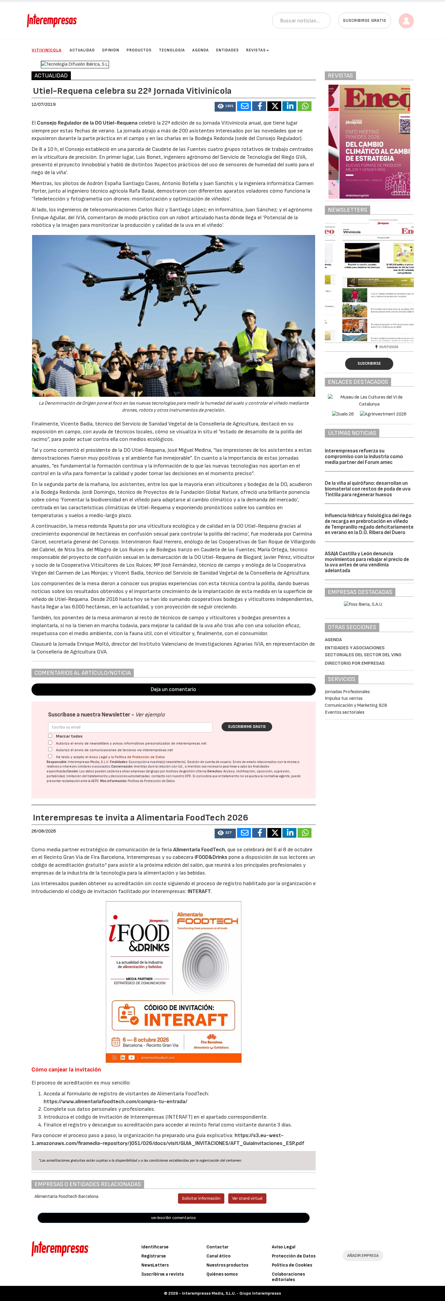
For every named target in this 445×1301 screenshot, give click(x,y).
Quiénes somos (222, 1274)
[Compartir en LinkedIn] (289, 106)
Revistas (256, 50)
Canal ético (218, 1256)
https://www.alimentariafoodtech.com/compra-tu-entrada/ (115, 1101)
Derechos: (215, 771)
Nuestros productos (227, 1265)
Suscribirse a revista (162, 1274)
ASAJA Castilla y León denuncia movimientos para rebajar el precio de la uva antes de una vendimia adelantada (367, 562)
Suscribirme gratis (247, 726)
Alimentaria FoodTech (199, 849)
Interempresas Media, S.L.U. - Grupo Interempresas (231, 1293)
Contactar (217, 1247)
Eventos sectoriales (344, 712)
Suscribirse (369, 363)
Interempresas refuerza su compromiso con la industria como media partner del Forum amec (364, 456)
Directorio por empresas (355, 663)
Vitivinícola (46, 50)
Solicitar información (201, 1198)
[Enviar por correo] (244, 106)
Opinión (110, 50)
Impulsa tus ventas (344, 698)
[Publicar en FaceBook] (259, 106)
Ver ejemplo (150, 714)
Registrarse (153, 1256)
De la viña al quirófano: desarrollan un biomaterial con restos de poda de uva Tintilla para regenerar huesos (367, 488)
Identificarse (155, 1247)
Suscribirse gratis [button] (364, 20)
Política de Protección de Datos (140, 757)
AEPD (95, 781)
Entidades (227, 50)
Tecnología (172, 50)
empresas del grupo (145, 771)
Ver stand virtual (247, 1198)
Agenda (200, 50)
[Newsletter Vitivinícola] (369, 280)
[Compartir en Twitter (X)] (274, 106)
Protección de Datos (293, 1256)
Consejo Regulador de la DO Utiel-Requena (87, 123)
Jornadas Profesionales (347, 692)
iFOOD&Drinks (212, 857)
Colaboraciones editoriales (288, 1277)
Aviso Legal (98, 757)
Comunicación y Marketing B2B (356, 705)
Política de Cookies (292, 1265)
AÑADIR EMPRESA (363, 1255)
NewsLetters (155, 1265)
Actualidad (82, 50)
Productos (139, 50)
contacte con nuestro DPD (171, 776)
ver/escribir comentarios (173, 1217)
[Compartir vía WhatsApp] (305, 106)
